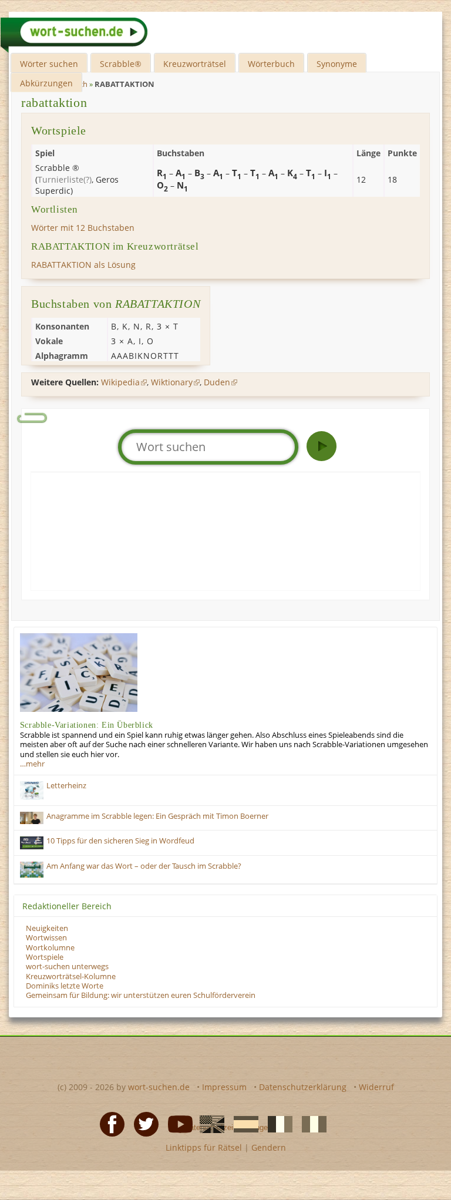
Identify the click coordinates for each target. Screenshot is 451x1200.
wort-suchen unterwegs (67, 967)
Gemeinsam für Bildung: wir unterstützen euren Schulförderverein (140, 995)
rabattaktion (54, 102)
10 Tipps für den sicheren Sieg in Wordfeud (120, 841)
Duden (217, 382)
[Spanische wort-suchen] (242, 1123)
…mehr (32, 764)
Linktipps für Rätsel (204, 1147)
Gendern (268, 1147)
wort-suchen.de (159, 1087)
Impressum (224, 1087)
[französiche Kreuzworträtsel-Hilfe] (276, 1123)
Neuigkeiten (47, 928)
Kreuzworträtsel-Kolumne (71, 976)
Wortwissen (46, 938)
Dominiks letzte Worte (64, 986)
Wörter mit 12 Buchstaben (82, 227)
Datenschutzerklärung (302, 1087)
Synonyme (337, 63)
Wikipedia (120, 382)
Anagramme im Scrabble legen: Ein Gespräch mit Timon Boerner (157, 816)
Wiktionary (172, 382)
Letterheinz (66, 786)
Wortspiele (44, 957)
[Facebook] (108, 1123)
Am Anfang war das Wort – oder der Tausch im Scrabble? (143, 866)
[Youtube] (177, 1123)
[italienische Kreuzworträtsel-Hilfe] (311, 1123)
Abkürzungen (46, 83)
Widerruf (376, 1087)
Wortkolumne (50, 948)
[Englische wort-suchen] (208, 1123)
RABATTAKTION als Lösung (83, 264)
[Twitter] (143, 1123)
